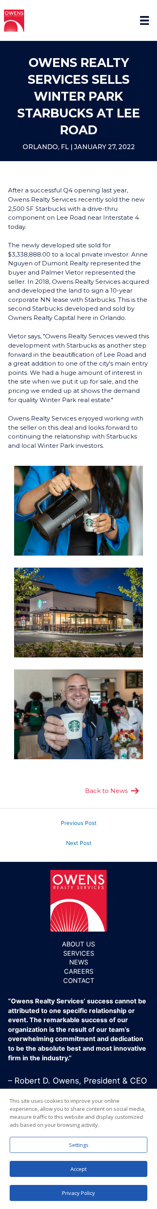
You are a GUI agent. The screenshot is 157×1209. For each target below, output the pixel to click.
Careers (78, 971)
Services (78, 953)
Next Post (78, 843)
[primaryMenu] (144, 20)
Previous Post (79, 823)
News (78, 962)
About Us (78, 944)
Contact (78, 980)
